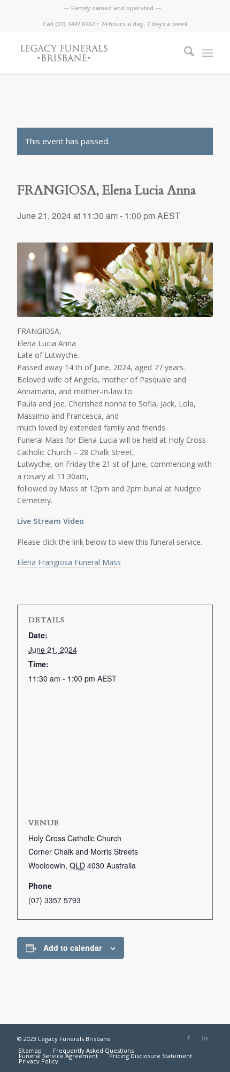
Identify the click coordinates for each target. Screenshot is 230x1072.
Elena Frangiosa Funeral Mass (69, 562)
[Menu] (207, 53)
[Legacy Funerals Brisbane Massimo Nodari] (95, 53)
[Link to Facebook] (189, 1038)
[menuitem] (112, 8)
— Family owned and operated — (112, 8)
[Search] (183, 53)
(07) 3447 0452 (75, 24)
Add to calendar (72, 947)
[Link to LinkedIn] (205, 1038)
